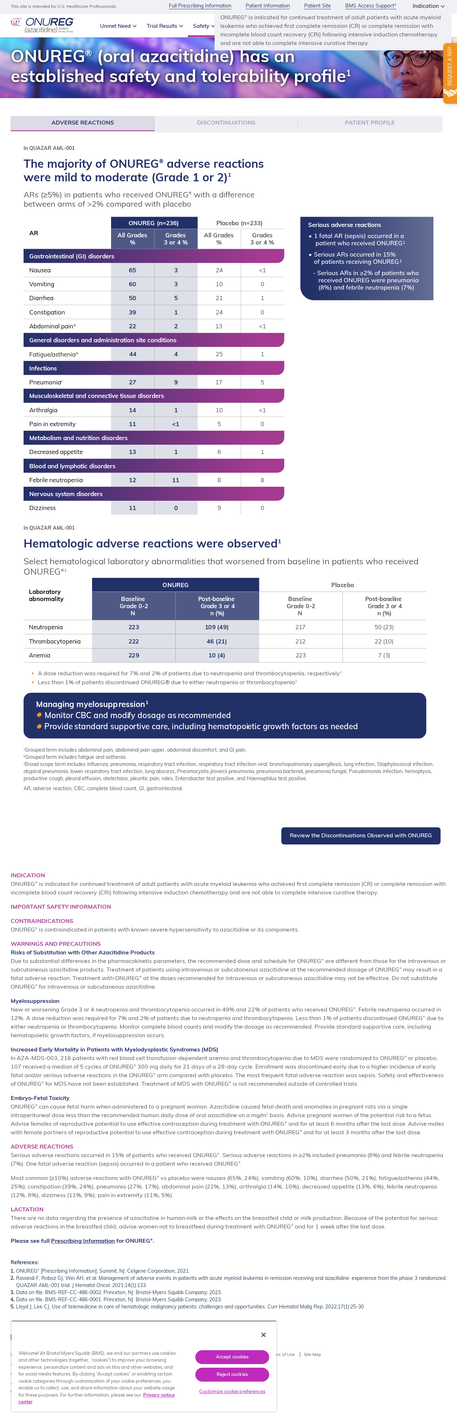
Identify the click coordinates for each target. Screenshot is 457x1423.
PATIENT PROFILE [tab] (370, 123)
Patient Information (268, 6)
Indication (426, 6)
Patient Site (317, 6)
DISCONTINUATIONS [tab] (226, 123)
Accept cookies (232, 1357)
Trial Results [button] (163, 26)
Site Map (312, 1355)
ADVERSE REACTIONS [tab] (82, 123)
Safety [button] (202, 26)
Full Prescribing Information (200, 6)
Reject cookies (232, 1374)
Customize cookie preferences (232, 1391)
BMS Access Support (370, 6)
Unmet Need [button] (116, 26)
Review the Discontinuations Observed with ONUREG (361, 836)
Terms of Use (281, 1355)
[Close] (263, 1335)
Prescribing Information (83, 1241)
